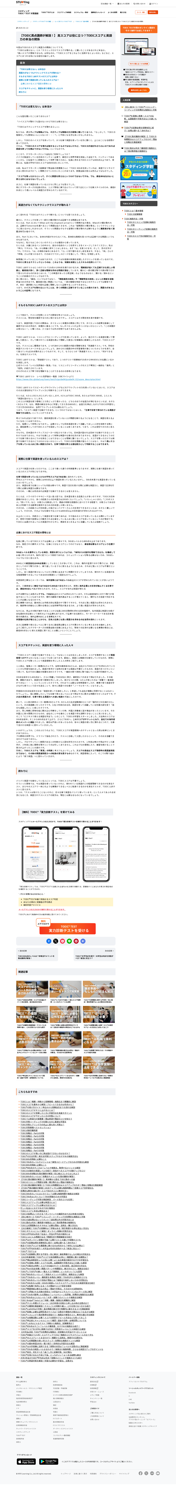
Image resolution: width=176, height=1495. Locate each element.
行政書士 (56, 1391)
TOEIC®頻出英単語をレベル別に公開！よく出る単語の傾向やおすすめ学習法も (54, 1259)
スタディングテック (23, 1432)
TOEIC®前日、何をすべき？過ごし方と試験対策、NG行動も (46, 1352)
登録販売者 (20, 1439)
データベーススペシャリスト (63, 1428)
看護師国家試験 (58, 1439)
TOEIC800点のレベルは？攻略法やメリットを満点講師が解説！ (47, 1176)
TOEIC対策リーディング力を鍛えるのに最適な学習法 (43, 1121)
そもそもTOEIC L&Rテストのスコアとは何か (38, 76)
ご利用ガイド (94, 1408)
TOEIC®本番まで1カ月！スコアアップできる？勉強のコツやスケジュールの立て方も (56, 1334)
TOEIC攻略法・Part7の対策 (32, 1150)
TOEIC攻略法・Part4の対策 (32, 1141)
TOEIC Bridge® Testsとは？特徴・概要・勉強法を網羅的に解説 (47, 1300)
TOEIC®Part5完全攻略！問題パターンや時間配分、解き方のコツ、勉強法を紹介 (54, 1268)
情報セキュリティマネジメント (27, 1422)
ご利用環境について (97, 1416)
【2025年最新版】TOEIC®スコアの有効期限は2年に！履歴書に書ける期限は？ (54, 1257)
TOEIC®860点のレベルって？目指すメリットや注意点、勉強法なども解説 (52, 1274)
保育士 (18, 1442)
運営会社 (93, 1381)
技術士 (55, 1381)
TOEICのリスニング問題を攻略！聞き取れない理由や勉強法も (47, 1182)
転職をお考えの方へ (136, 1423)
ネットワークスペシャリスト (26, 1428)
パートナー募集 (134, 1377)
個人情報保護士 (58, 1398)
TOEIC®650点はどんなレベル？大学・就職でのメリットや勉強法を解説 (51, 1297)
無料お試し (152, 12)
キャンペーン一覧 (96, 1398)
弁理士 (18, 1395)
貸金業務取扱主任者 (23, 1412)
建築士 (18, 1418)
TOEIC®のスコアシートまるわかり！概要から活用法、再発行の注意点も (51, 1337)
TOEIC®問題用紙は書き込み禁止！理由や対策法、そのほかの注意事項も (51, 1288)
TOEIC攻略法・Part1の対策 (32, 1136)
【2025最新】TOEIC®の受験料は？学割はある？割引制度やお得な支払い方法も (54, 1228)
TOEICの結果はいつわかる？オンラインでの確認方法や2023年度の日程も (52, 1213)
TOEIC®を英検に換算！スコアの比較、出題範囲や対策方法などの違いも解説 (53, 1262)
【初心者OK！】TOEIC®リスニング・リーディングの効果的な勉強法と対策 (52, 1216)
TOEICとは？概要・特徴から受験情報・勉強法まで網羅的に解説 (48, 1101)
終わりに (22, 91)
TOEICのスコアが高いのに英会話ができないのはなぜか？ (45, 1153)
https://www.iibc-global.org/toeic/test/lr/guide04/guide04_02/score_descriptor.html (58, 379)
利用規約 (93, 1473)
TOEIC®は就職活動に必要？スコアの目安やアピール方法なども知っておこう (53, 1317)
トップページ (66, 1473)
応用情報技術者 (21, 1425)
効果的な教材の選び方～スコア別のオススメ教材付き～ (44, 1190)
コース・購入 (141, 12)
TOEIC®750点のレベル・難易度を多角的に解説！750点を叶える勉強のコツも (53, 1277)
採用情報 (93, 1388)
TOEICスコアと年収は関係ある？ (34, 1210)
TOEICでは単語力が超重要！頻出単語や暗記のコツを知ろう (46, 1118)
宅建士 (55, 1412)
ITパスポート (57, 1418)
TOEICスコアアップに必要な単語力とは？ (38, 1202)
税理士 (18, 1405)
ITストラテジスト (59, 1425)
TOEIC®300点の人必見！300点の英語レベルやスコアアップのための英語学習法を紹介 (57, 1282)
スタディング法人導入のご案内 (139, 1414)
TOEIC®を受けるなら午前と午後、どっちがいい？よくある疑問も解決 (50, 1355)
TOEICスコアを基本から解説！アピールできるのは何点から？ (47, 1104)
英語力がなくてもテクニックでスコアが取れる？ (40, 72)
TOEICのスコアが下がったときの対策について (40, 1115)
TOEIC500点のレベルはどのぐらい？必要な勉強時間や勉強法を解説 (49, 1193)
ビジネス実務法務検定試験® (63, 1395)
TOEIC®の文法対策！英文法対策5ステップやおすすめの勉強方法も (49, 1156)
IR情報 (92, 1385)
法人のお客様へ (134, 1409)
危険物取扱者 (57, 1385)
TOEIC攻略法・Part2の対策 (32, 1133)
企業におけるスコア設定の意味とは (36, 83)
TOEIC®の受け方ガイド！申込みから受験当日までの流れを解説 (47, 1107)
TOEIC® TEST (20, 1435)
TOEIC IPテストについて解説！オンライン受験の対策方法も (46, 1231)
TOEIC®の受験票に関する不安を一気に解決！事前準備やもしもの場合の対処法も (55, 1254)
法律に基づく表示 (80, 1473)
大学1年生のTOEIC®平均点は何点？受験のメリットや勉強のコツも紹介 (51, 1357)
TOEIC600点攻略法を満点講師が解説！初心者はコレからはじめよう (49, 1173)
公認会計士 (57, 1402)
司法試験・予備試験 (60, 1388)
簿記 (54, 1405)
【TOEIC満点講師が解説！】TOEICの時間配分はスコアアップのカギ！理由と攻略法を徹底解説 (61, 1185)
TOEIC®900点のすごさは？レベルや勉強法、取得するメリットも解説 (50, 1167)
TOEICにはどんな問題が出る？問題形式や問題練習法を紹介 (46, 1236)
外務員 (55, 1408)
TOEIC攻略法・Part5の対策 (32, 1144)
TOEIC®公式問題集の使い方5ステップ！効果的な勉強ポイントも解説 (50, 1340)
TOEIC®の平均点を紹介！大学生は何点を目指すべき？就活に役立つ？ (50, 1248)
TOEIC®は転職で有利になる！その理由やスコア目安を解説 (45, 1285)
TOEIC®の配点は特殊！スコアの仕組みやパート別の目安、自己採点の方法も (53, 1265)
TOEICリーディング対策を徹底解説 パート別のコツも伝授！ (47, 1199)
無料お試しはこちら (139, 90)
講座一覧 (19, 1377)
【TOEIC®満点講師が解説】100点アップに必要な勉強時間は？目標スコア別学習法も (57, 1187)
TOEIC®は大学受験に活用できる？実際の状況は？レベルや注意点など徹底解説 (54, 1346)
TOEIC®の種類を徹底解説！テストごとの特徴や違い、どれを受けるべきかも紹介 (55, 1306)
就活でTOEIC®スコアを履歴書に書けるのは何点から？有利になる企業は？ (52, 1245)
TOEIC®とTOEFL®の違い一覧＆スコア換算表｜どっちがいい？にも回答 (51, 1271)
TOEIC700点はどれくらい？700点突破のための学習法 (43, 1196)
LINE (130, 1399)
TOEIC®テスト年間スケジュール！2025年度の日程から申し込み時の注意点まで (54, 1303)
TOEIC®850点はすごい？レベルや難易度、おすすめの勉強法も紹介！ (50, 1326)
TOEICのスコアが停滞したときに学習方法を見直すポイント (46, 1113)
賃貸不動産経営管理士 (61, 1415)
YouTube (132, 1403)
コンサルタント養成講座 (61, 1435)
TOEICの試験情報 (134, 214)
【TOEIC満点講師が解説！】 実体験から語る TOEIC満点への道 (47, 1179)
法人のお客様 (124, 3)
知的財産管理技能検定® (24, 1398)
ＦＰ (17, 1408)
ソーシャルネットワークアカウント (141, 1388)
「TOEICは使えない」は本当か (32, 69)
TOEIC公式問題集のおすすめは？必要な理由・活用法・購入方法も (49, 1225)
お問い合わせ (140, 3)
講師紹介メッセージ (98, 12)
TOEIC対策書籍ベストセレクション (35, 1127)
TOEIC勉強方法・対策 (133, 218)
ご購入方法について (97, 1413)
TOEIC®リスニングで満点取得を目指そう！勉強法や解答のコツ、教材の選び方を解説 (57, 1314)
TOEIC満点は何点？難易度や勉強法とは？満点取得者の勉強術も (48, 1222)
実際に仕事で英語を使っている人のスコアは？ (39, 79)
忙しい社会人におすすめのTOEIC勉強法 (37, 1208)
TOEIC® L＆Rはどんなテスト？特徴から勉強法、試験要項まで (47, 1323)
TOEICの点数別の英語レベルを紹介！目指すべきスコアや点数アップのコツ (52, 1170)
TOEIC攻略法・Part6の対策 (32, 1147)
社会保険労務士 (21, 1402)
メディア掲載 (94, 1395)
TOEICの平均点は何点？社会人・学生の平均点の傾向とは (45, 1234)
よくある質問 (112, 12)
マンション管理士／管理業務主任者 (28, 1415)
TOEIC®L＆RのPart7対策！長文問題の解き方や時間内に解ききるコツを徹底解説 (55, 1308)
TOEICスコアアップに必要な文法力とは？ (38, 1205)
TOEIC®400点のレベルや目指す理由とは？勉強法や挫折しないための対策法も (54, 1280)
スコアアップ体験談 (64, 12)
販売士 (18, 1385)
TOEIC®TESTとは (47, 12)
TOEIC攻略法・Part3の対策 (32, 1138)
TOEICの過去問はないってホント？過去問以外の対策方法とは (47, 1219)
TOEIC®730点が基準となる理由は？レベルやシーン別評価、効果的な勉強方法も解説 (57, 1294)
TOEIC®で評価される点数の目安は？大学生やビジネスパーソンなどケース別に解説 (56, 1291)
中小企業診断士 (21, 1381)
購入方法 (123, 12)
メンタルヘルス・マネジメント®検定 (29, 1388)
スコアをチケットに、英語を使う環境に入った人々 (41, 88)
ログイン (154, 3)
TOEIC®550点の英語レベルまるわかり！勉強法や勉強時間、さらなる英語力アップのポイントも (61, 1349)
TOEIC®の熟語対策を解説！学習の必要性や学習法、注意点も (46, 1360)
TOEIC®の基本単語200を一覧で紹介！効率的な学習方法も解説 (47, 1343)
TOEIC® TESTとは (28, 1251)
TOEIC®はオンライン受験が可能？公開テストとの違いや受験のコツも (50, 1239)
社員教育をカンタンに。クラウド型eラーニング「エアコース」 (142, 1418)
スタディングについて (97, 1377)
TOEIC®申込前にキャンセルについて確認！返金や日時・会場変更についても (53, 1320)
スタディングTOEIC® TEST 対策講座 (28, 12)
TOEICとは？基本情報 (133, 210)
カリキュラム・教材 (81, 12)
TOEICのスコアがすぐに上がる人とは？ (37, 1110)
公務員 (55, 1432)
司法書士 (19, 1391)
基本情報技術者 (58, 1422)
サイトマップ (124, 1473)
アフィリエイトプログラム (138, 1381)
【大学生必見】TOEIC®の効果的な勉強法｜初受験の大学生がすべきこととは (53, 1331)
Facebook (132, 1392)
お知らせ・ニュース (97, 1391)
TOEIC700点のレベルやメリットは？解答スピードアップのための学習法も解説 (54, 1162)
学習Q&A (93, 1402)
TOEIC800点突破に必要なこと (33, 1164)
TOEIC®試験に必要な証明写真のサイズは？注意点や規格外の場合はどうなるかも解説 (57, 1311)
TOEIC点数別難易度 (29, 1130)
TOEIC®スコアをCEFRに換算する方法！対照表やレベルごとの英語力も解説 (52, 1329)
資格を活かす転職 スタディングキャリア (143, 1426)
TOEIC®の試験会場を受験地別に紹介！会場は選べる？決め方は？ (48, 1242)
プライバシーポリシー (107, 1473)
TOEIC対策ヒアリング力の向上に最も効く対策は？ (42, 1124)
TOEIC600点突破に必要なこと (33, 1159)
